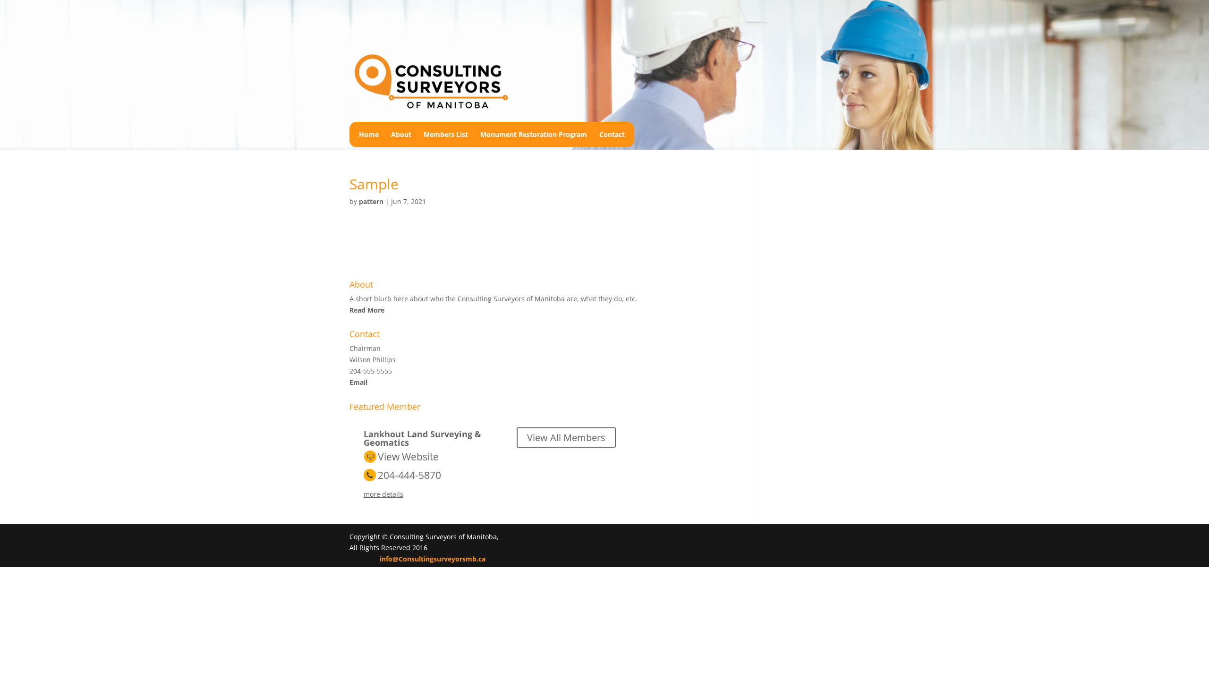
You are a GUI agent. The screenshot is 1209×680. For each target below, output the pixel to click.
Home (369, 134)
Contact (612, 134)
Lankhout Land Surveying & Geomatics (422, 438)
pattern (371, 201)
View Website (408, 456)
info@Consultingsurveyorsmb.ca (432, 558)
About (401, 134)
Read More (366, 310)
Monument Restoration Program (533, 134)
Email (358, 382)
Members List (446, 134)
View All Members (566, 437)
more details (383, 494)
